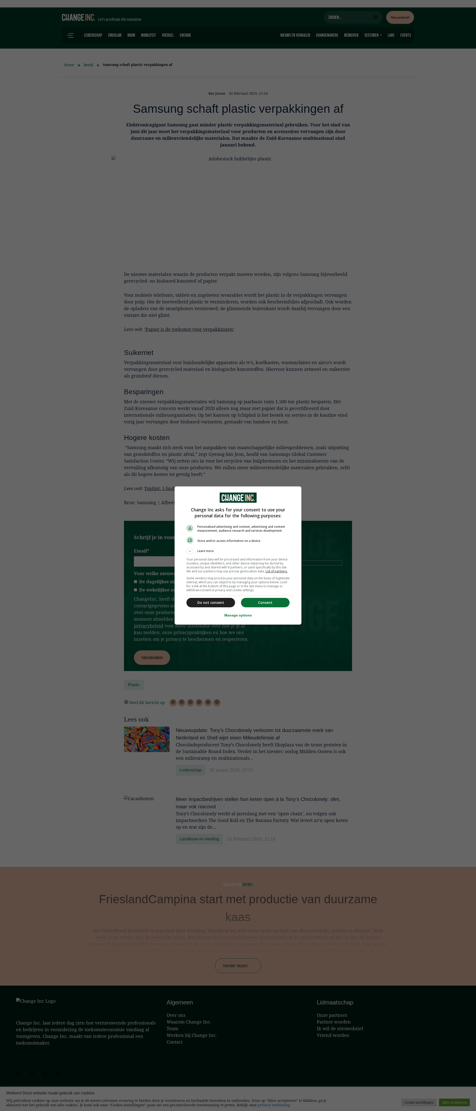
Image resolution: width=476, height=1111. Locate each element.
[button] (238, 551)
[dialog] (238, 555)
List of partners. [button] (277, 571)
